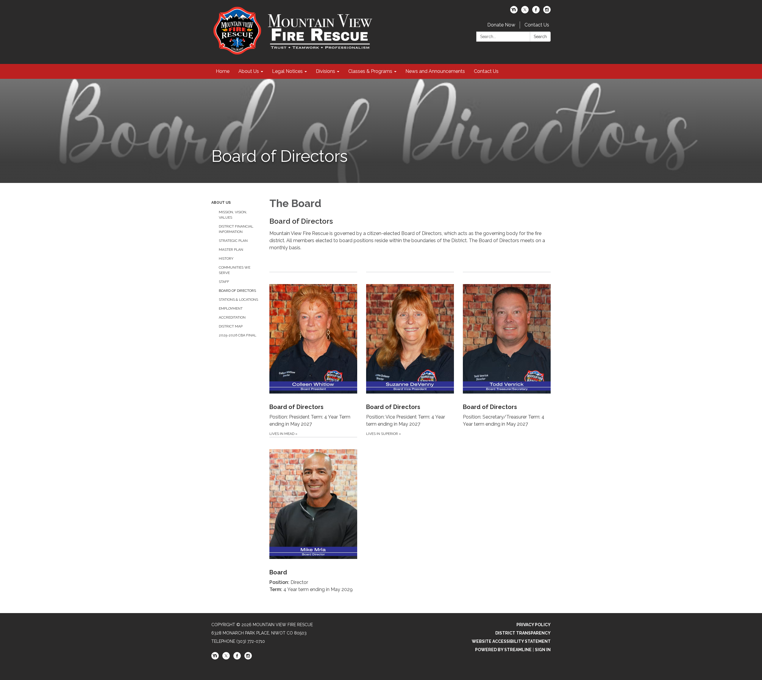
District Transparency (523, 633)
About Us (221, 202)
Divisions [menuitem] (325, 71)
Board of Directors (237, 291)
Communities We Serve (234, 270)
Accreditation (232, 317)
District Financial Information (236, 229)
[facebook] (536, 12)
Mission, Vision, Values (233, 215)
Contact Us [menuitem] (486, 71)
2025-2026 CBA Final (237, 335)
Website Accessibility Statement (511, 641)
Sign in (543, 649)
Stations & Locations (238, 299)
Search (540, 36)
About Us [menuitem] (248, 71)
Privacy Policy (533, 624)
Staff (224, 282)
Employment (231, 308)
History (226, 258)
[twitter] (525, 12)
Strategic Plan (233, 241)
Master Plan (231, 249)
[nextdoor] (514, 12)
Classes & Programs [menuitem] (370, 71)
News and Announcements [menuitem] (435, 71)
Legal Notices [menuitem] (287, 71)
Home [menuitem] (222, 71)
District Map (231, 326)
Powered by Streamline (503, 649)
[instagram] (547, 12)
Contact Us (536, 25)
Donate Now (501, 25)
